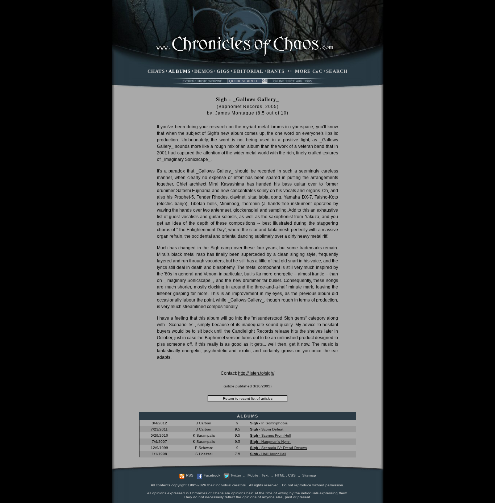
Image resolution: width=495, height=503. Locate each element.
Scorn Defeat (266, 429)
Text (265, 475)
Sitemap (309, 475)
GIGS (223, 71)
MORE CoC (309, 71)
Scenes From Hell (270, 435)
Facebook (212, 475)
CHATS (156, 71)
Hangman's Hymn (270, 442)
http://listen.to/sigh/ (256, 373)
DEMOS (203, 71)
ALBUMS (180, 71)
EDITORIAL (248, 71)
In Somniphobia (269, 423)
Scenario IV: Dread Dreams (278, 448)
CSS (292, 475)
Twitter (235, 475)
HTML (280, 475)
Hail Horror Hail (268, 454)
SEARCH (337, 71)
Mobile (253, 475)
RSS (190, 475)
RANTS (275, 71)
